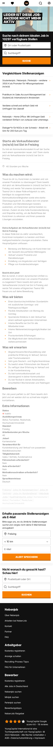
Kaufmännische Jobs (21, 496)
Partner (8, 631)
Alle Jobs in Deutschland (16, 686)
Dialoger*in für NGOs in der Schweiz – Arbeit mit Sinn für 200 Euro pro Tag (25, 129)
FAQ (7, 637)
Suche (26, 60)
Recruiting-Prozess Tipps (17, 661)
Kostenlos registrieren (15, 650)
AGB (7, 738)
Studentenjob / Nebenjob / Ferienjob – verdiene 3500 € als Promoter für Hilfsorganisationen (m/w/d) (24, 83)
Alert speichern (26, 556)
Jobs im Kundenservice (25, 489)
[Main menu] (3, 3)
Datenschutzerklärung (21, 738)
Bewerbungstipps (13, 708)
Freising (6, 489)
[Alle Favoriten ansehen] (12, 3)
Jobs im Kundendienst (25, 493)
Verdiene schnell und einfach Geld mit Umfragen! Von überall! (20, 107)
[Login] (49, 3)
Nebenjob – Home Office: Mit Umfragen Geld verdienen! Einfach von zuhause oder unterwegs (25, 118)
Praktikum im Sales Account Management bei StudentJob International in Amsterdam (23, 96)
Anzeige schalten (13, 656)
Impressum (39, 738)
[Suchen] (41, 3)
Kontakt (8, 626)
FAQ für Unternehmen (15, 667)
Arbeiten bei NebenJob (16, 620)
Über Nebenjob (12, 615)
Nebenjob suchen (13, 691)
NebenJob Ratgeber (14, 713)
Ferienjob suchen (13, 702)
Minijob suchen (12, 697)
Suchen (26, 594)
